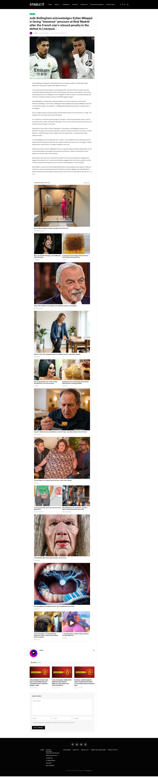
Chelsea (48, 763)
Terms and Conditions (96, 4)
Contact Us (84, 4)
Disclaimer (66, 4)
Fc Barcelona (50, 760)
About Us (75, 4)
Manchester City (52, 755)
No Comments (55, 33)
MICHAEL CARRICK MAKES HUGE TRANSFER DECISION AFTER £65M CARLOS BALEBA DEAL (84, 682)
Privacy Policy (110, 4)
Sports (57, 4)
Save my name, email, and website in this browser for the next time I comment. (54, 722)
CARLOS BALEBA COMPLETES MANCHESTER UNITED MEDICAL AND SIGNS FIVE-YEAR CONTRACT (62, 682)
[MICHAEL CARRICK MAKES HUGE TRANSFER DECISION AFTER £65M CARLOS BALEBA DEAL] (84, 672)
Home (50, 4)
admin (36, 33)
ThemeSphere (88, 770)
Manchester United (52, 753)
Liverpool (49, 758)
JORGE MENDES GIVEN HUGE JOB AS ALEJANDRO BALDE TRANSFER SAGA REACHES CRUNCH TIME (39, 682)
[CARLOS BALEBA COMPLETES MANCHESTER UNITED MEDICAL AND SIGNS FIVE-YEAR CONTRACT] (62, 672)
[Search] (127, 4)
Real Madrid (50, 765)
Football (49, 751)
